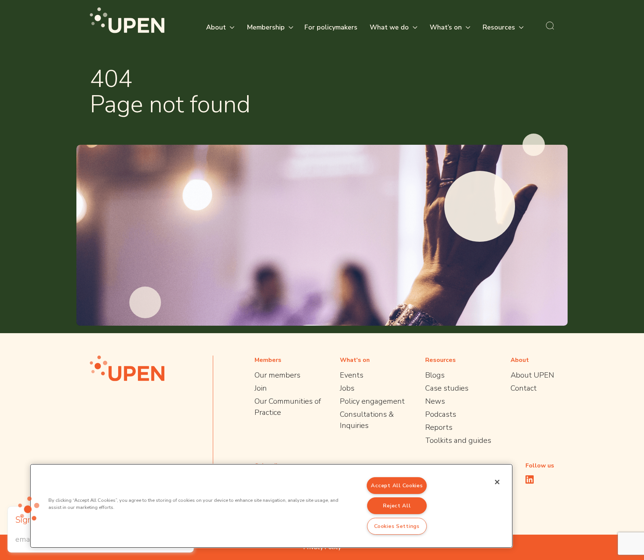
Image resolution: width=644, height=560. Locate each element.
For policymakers (330, 27)
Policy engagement (372, 401)
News (435, 401)
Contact (524, 388)
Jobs (347, 388)
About (216, 27)
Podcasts (440, 414)
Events (351, 375)
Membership (266, 27)
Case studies (446, 388)
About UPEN (532, 375)
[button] (29, 508)
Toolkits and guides (458, 440)
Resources (499, 27)
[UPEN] (127, 20)
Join (261, 388)
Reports (438, 427)
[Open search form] (550, 25)
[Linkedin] (529, 479)
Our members (277, 375)
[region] (271, 506)
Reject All (397, 505)
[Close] (497, 482)
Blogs (435, 375)
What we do (389, 27)
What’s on (446, 27)
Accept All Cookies (397, 485)
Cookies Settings (397, 526)
